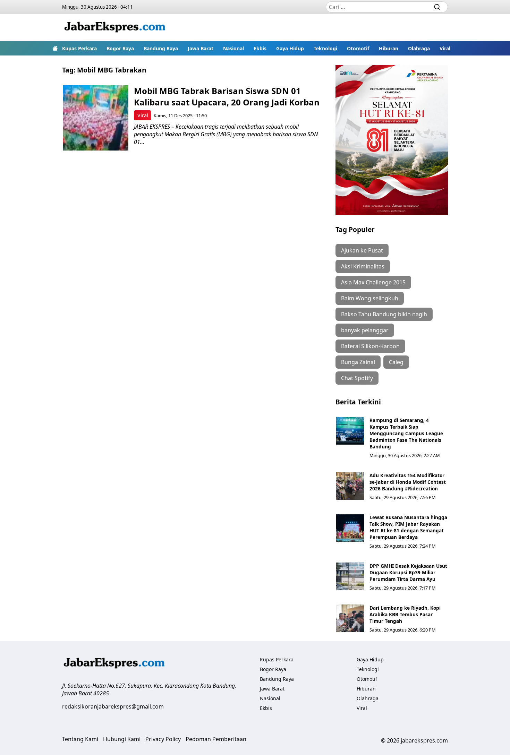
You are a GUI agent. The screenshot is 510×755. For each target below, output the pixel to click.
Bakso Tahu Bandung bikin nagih (384, 314)
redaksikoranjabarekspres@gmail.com (113, 706)
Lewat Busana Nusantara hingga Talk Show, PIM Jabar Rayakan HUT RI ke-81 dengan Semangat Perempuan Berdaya (408, 527)
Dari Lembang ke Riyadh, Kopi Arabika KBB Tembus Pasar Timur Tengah (405, 614)
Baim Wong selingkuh (369, 298)
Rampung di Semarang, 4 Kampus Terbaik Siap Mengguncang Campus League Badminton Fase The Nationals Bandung (406, 433)
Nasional (233, 48)
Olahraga (419, 48)
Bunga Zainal (358, 362)
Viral (445, 48)
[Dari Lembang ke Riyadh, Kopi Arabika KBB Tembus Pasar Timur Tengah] (350, 618)
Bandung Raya (161, 48)
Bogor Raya (120, 48)
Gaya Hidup (290, 48)
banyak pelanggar (365, 330)
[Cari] (437, 6)
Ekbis (260, 48)
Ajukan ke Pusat (362, 250)
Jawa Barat (200, 48)
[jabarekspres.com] (115, 27)
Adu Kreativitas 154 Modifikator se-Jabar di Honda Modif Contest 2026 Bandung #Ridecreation (407, 482)
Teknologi (325, 48)
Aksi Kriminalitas (362, 266)
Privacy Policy (163, 739)
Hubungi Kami (122, 739)
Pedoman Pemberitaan (216, 739)
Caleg (396, 362)
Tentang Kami (80, 739)
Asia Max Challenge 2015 (373, 282)
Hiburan (388, 48)
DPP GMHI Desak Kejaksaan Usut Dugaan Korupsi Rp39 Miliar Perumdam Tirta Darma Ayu (408, 572)
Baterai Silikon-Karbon (370, 346)
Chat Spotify (357, 378)
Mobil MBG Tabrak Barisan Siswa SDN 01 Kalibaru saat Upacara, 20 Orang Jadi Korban (227, 96)
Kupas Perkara (79, 48)
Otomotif (358, 48)
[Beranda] (55, 48)
